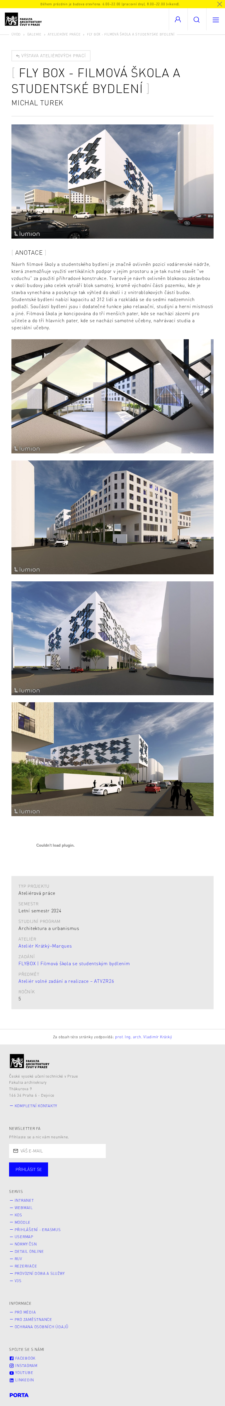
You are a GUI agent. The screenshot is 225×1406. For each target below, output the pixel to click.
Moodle (23, 1222)
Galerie (34, 34)
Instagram (26, 1365)
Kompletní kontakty (36, 1105)
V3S (18, 1280)
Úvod (16, 34)
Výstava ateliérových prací (53, 55)
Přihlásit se (29, 1169)
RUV (18, 1258)
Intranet (24, 1200)
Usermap (24, 1236)
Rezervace (26, 1266)
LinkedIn (24, 1380)
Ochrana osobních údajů (42, 1326)
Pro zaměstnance (33, 1319)
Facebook (24, 1358)
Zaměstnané (67, 1175)
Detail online (29, 1251)
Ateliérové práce (64, 34)
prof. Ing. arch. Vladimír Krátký (143, 1036)
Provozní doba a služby (40, 1273)
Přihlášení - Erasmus (38, 1229)
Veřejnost (138, 1175)
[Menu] (215, 19)
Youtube (23, 1372)
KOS (18, 1215)
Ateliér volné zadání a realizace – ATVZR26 (66, 981)
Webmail (24, 1207)
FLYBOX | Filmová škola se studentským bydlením (74, 963)
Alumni (103, 1175)
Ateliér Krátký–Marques (45, 946)
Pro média (25, 1312)
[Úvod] (29, 1061)
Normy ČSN (26, 1244)
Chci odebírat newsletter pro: (46, 1166)
